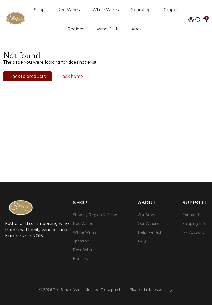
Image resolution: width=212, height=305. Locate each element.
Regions (75, 29)
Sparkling (141, 9)
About (138, 29)
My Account (193, 232)
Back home (71, 76)
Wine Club (108, 29)
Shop (39, 9)
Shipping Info (194, 223)
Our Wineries (149, 223)
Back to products (28, 76)
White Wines (105, 9)
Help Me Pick (150, 232)
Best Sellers (83, 250)
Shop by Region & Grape (95, 214)
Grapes (171, 9)
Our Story (146, 214)
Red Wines (68, 9)
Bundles (80, 258)
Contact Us (192, 214)
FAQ (142, 241)
